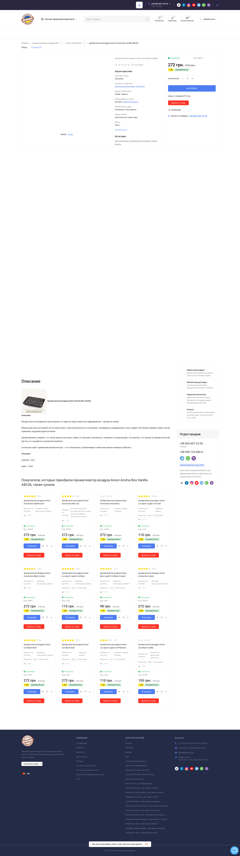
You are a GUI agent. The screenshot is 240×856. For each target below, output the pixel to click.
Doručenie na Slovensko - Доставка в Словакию (145, 815)
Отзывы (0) (36, 47)
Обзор (24, 47)
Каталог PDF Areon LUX (135, 779)
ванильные (120, 86)
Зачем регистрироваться (136, 761)
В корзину (32, 546)
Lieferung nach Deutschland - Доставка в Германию (147, 806)
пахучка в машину (130, 102)
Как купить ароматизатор (136, 766)
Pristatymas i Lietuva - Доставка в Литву (142, 797)
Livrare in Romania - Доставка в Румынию (143, 810)
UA (217, 5)
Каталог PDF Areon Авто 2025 (138, 770)
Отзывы (79, 761)
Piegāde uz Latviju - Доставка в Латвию (142, 824)
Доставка (130, 748)
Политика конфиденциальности (90, 774)
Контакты (80, 752)
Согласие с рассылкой (85, 766)
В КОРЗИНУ (192, 88)
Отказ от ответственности (87, 770)
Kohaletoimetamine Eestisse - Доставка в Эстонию (146, 819)
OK (146, 844)
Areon (70, 134)
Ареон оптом (81, 757)
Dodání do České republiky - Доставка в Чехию (144, 792)
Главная (25, 43)
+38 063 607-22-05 (159, 4)
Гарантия (80, 748)
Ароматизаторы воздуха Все (45, 43)
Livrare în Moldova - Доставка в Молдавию (143, 801)
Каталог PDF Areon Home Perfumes (140, 774)
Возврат (129, 752)
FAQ (127, 757)
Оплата (129, 743)
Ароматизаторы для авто (139, 141)
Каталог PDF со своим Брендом (139, 783)
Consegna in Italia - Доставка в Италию (142, 833)
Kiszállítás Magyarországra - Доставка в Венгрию (145, 828)
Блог (78, 779)
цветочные (140, 86)
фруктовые (130, 86)
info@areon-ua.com (192, 464)
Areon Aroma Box (73, 43)
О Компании (81, 743)
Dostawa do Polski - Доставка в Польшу (142, 788)
